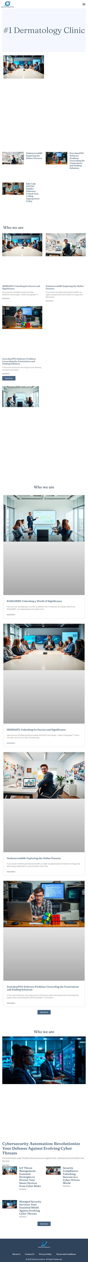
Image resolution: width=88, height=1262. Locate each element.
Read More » (30, 161)
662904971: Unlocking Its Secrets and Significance (21, 287)
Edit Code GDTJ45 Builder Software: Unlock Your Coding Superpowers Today (33, 192)
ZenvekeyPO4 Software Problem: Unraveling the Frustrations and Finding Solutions (77, 160)
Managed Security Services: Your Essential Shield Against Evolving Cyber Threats (30, 1207)
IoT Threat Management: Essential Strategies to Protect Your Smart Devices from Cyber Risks (30, 1177)
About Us (16, 1254)
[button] (84, 4)
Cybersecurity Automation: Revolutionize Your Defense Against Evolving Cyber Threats (41, 1148)
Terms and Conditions (66, 1254)
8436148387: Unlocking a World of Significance (34, 601)
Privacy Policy (45, 1254)
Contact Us (29, 1254)
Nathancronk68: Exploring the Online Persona (34, 155)
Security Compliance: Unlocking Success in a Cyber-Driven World (71, 1175)
